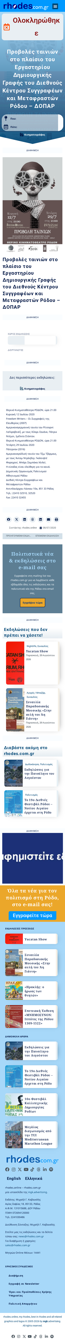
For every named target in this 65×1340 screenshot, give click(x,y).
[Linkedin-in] (45, 1169)
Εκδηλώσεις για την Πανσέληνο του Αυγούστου (39, 774)
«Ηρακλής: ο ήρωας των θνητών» (34, 991)
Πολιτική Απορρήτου (23, 1303)
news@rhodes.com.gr (31, 1236)
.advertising (51, 1321)
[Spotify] (51, 1169)
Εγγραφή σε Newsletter (24, 1283)
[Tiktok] (32, 1169)
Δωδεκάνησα (32, 764)
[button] (55, 6)
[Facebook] (7, 1169)
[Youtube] (26, 1169)
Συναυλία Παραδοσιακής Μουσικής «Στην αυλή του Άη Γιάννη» (39, 710)
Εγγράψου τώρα (32, 602)
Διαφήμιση (16, 1275)
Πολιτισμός (46, 764)
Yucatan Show (37, 651)
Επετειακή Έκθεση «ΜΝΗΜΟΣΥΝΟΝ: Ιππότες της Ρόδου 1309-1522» (39, 1017)
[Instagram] (13, 1169)
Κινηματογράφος (34, 134)
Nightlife (31, 646)
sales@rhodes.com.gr (17, 1245)
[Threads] (38, 1169)
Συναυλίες (42, 646)
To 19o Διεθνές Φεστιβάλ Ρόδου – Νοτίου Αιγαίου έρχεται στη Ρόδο (38, 806)
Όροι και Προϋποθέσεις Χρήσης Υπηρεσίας (30, 1293)
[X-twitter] (20, 1169)
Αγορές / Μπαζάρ (36, 692)
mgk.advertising (37, 1192)
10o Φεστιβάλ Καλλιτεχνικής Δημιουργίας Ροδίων (36, 1105)
